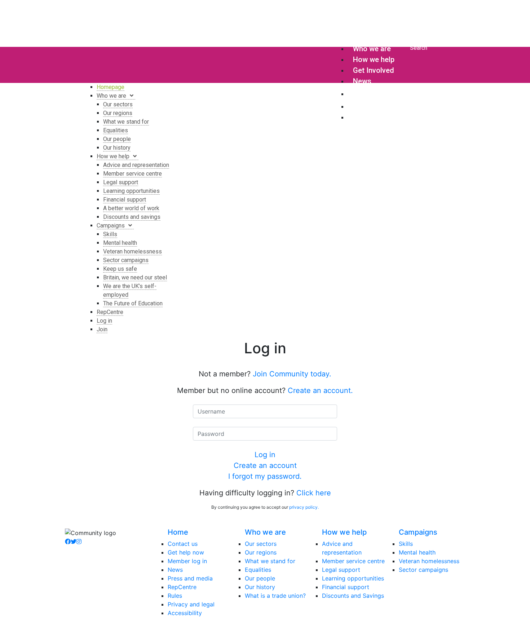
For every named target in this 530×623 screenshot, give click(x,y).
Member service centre (353, 561)
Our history (260, 587)
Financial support (345, 587)
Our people (260, 578)
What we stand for (270, 561)
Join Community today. (292, 374)
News (175, 569)
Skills (406, 543)
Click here (313, 493)
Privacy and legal (191, 604)
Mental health (417, 552)
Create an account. (320, 390)
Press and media (190, 578)
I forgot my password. (265, 476)
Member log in (187, 561)
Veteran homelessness (429, 561)
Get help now (186, 552)
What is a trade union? (275, 595)
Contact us (183, 543)
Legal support (341, 569)
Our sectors (261, 543)
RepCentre (182, 587)
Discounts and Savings (353, 595)
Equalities (258, 569)
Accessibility (185, 613)
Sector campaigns (423, 569)
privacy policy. (304, 507)
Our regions (261, 552)
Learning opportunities (353, 578)
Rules (175, 595)
